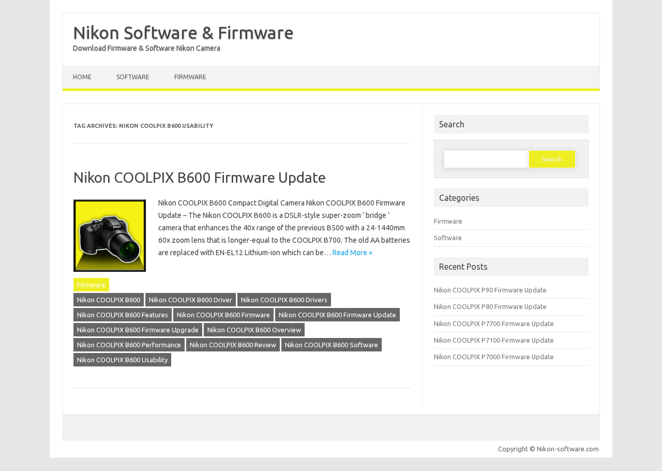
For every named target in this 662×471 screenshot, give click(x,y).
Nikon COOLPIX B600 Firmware (223, 314)
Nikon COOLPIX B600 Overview (254, 329)
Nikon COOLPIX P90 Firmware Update (490, 289)
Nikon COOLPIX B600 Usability (122, 359)
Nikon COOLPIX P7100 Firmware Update (494, 340)
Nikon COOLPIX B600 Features (122, 314)
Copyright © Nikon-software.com (548, 448)
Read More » (352, 252)
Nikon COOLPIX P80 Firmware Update (490, 306)
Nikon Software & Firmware (183, 32)
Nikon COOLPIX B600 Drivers (284, 299)
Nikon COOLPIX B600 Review (233, 344)
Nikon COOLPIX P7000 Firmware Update (494, 356)
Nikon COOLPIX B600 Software (331, 344)
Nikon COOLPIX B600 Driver (190, 299)
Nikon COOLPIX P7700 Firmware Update (494, 323)
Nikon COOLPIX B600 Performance (129, 344)
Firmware (190, 76)
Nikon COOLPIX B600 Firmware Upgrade (138, 329)
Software (132, 76)
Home (82, 76)
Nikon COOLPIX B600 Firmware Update (199, 177)
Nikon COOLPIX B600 (108, 299)
